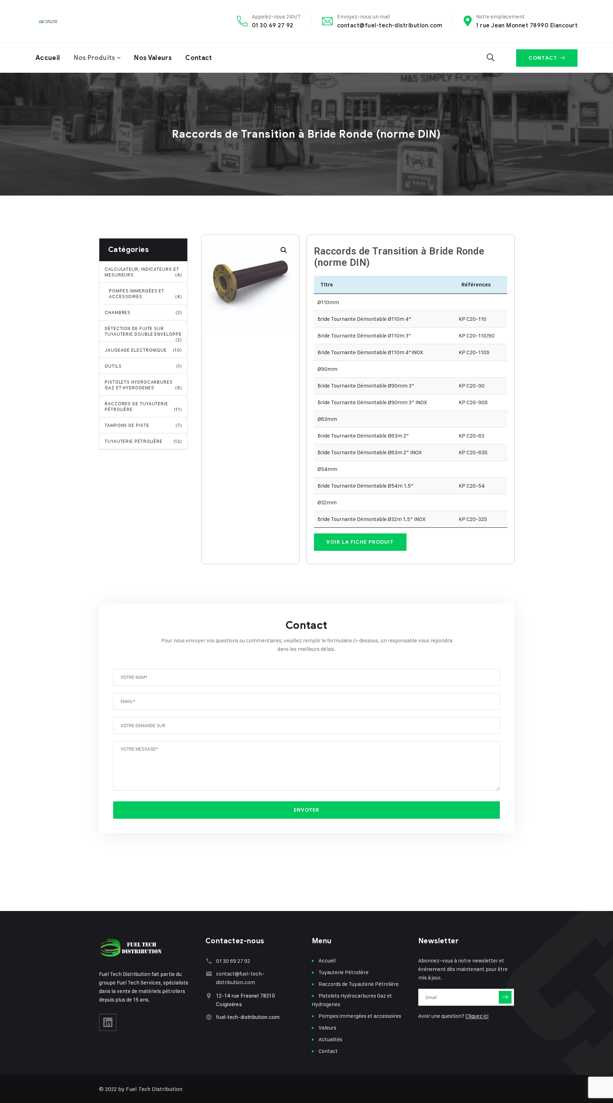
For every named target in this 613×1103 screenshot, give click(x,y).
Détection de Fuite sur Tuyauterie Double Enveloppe (143, 333)
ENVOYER (307, 810)
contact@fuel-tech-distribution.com (389, 25)
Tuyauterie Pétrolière (143, 441)
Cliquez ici (476, 1016)
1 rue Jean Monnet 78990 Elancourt (527, 25)
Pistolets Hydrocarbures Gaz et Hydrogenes (143, 384)
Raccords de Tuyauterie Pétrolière (143, 406)
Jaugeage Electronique (143, 350)
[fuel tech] (53, 21)
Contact (198, 58)
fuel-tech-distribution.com (248, 1017)
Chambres (143, 312)
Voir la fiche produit (360, 542)
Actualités (330, 1039)
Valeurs (327, 1027)
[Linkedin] (107, 1022)
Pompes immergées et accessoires (145, 293)
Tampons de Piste (143, 425)
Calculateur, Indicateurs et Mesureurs (143, 272)
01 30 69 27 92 (272, 25)
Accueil (47, 58)
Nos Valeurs (153, 58)
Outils (143, 366)
